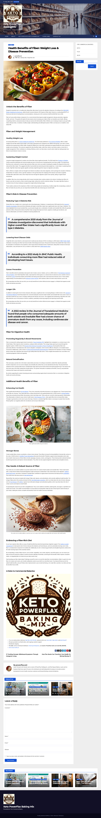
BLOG (13, 44)
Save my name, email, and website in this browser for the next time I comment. (25, 756)
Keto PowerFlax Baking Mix (18, 806)
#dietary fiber (23, 57)
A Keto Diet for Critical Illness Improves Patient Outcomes (15, 691)
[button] (93, 36)
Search (79, 61)
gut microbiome (24, 391)
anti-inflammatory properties (38, 480)
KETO (78, 48)
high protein (55, 640)
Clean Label (46, 36)
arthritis (21, 482)
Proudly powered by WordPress (43, 815)
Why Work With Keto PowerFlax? (29, 36)
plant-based (63, 640)
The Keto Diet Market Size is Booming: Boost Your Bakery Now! (38, 691)
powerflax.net (18, 56)
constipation (66, 473)
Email (6, 743)
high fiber (27, 640)
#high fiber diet (31, 57)
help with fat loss (28, 475)
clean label (49, 640)
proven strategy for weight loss (27, 141)
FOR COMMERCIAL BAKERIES (85, 44)
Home (6, 36)
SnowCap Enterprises (34, 645)
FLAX (9, 44)
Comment (7, 707)
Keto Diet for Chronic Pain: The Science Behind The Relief (84, 783)
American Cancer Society (32, 278)
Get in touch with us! (14, 647)
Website (7, 749)
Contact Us (57, 36)
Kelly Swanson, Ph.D (39, 397)
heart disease (13, 482)
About (13, 36)
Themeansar (61, 815)
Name (6, 736)
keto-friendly (33, 640)
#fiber (18, 57)
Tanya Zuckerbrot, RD (38, 342)
